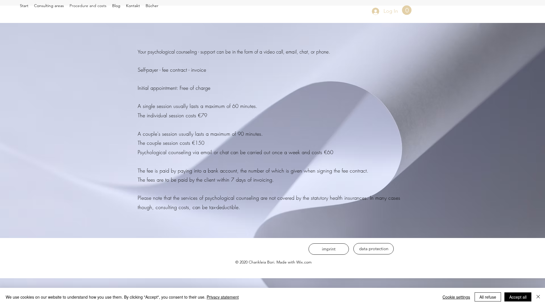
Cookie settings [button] (456, 297)
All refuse (487, 297)
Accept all (518, 297)
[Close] (538, 296)
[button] (407, 10)
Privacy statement (223, 297)
